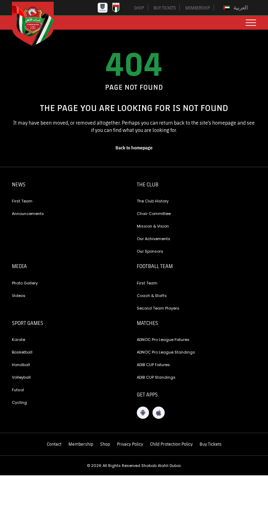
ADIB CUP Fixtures (153, 364)
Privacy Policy (130, 444)
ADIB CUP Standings (156, 377)
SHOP (139, 7)
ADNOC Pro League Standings (166, 352)
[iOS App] (158, 413)
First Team (22, 201)
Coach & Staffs (152, 295)
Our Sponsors (150, 251)
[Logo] (38, 24)
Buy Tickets (211, 444)
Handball (21, 364)
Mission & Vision (153, 226)
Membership (80, 444)
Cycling (19, 402)
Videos (18, 295)
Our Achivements (153, 239)
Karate (18, 339)
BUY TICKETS (165, 7)
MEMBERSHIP (197, 7)
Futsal (18, 390)
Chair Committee (154, 213)
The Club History (153, 201)
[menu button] (251, 22)
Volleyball (21, 377)
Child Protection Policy (171, 444)
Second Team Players (158, 308)
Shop (105, 444)
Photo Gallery (25, 283)
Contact (54, 444)
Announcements (28, 213)
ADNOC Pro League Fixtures (163, 339)
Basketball (22, 352)
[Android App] (143, 413)
